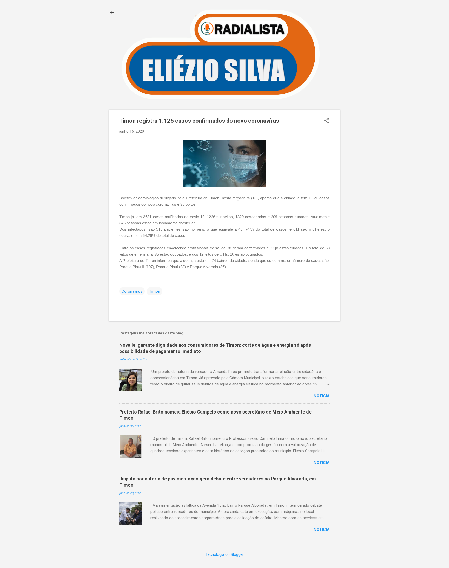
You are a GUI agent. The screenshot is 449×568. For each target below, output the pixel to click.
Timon (154, 291)
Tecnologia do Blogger (225, 554)
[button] (326, 121)
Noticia (322, 395)
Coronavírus (132, 291)
